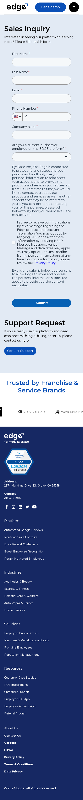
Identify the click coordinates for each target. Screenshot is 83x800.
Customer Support (16, 692)
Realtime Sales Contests (20, 537)
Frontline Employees (18, 647)
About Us (11, 728)
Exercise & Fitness (16, 588)
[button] (74, 7)
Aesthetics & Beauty (18, 581)
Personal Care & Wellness (21, 596)
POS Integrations (16, 685)
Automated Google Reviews (23, 530)
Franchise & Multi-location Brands (26, 640)
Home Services (14, 610)
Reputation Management (21, 654)
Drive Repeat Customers (21, 544)
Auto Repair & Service (19, 603)
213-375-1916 (12, 498)
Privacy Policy (14, 757)
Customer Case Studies (20, 677)
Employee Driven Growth (21, 633)
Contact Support (20, 351)
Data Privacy (13, 771)
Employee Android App (20, 706)
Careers (10, 743)
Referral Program (15, 713)
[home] (17, 7)
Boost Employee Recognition (24, 551)
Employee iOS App (17, 699)
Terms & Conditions (18, 764)
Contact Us (12, 735)
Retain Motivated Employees (24, 558)
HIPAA (8, 750)
